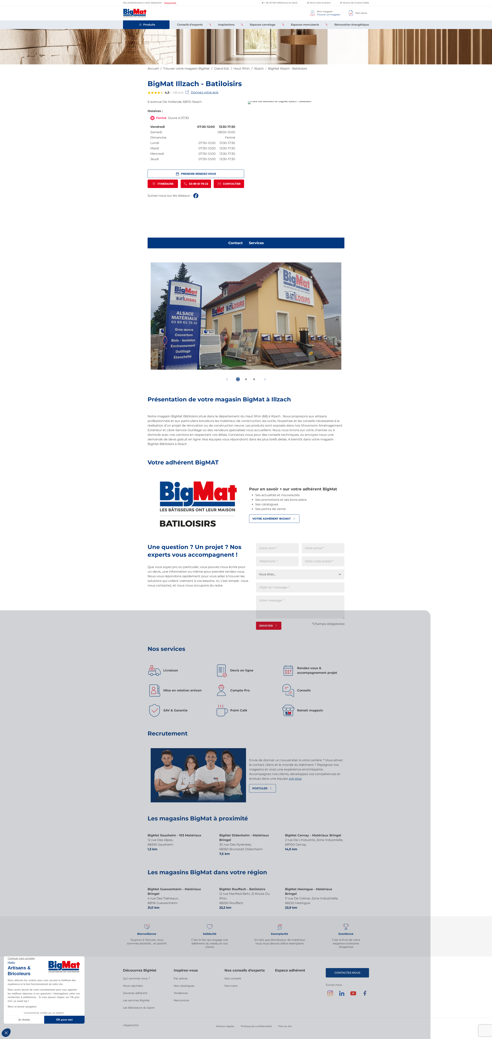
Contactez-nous (347, 972)
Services (256, 243)
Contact (235, 243)
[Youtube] (353, 995)
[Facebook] (365, 995)
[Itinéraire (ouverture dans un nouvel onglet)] (279, 101)
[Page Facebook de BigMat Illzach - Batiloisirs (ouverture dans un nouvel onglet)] (196, 196)
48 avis (178, 92)
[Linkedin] (342, 995)
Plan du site (285, 1026)
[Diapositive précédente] (227, 379)
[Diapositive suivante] (265, 379)
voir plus (295, 778)
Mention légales (225, 1026)
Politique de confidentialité (256, 1026)
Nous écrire (170, 2)
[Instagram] (330, 995)
